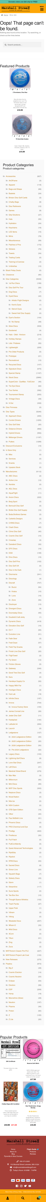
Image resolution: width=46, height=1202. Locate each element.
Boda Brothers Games (17, 514)
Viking (11, 916)
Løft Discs (13, 767)
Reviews (33, 1154)
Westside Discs (15, 921)
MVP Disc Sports (15, 788)
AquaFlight (13, 493)
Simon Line (13, 869)
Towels (11, 253)
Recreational (14, 360)
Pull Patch (13, 839)
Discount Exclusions (14, 446)
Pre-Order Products (16, 351)
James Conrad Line (16, 711)
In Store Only (11, 450)
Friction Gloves (15, 664)
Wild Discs (13, 929)
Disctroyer (13, 604)
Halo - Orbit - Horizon (17, 334)
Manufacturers (11, 471)
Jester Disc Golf (15, 715)
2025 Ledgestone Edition (21, 741)
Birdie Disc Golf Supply (18, 510)
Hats (10, 219)
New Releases (12, 959)
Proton (11, 1010)
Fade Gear (13, 638)
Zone (14, 600)
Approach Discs (15, 416)
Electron (12, 985)
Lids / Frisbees (14, 343)
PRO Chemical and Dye (18, 826)
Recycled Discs (15, 364)
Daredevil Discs (15, 544)
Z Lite (11, 1019)
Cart (35, 1196)
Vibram (11, 912)
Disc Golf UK (14, 565)
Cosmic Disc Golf (15, 535)
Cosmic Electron (15, 972)
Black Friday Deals (13, 270)
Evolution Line (14, 634)
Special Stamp (14, 373)
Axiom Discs (14, 497)
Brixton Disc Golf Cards (18, 197)
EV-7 (11, 630)
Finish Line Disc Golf (17, 651)
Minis (11, 236)
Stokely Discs (14, 878)
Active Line (13, 480)
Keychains (13, 227)
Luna (14, 595)
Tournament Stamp (16, 394)
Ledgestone (13, 732)
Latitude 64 (13, 724)
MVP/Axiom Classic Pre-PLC (17, 951)
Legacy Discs (14, 754)
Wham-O (12, 925)
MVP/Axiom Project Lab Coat (17, 955)
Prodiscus (13, 835)
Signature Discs (15, 368)
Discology (13, 578)
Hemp (11, 993)
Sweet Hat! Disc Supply (21, 313)
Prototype (12, 356)
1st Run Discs (14, 283)
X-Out (11, 403)
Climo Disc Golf (15, 531)
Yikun (11, 938)
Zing (10, 942)
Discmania (13, 574)
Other (11, 814)
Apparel (12, 184)
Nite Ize (12, 801)
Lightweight (13, 347)
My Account (7, 1198)
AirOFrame (13, 180)
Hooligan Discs (15, 690)
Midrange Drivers (15, 437)
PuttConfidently (15, 844)
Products (33, 1151)
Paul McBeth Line (16, 818)
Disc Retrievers (15, 206)
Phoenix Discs (14, 822)
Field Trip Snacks (16, 647)
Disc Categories (12, 279)
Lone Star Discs (15, 762)
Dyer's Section (14, 317)
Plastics (9, 963)
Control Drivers (15, 420)
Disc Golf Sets (14, 424)
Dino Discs (13, 557)
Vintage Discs (14, 398)
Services (12, 458)
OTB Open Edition (16, 809)
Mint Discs (13, 784)
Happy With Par (15, 685)
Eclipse (12, 980)
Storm (11, 882)
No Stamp (16, 321)
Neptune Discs (14, 792)
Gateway (12, 668)
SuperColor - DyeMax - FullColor (22, 381)
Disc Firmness (11, 407)
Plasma (12, 1006)
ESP (10, 989)
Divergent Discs (15, 608)
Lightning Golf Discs (17, 758)
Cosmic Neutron (15, 976)
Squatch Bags (14, 874)
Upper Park (13, 908)
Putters (11, 441)
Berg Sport (13, 501)
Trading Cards (14, 257)
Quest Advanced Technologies (21, 848)
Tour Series (13, 390)
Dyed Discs (13, 296)
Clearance (10, 274)
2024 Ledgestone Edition (21, 737)
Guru (11, 677)
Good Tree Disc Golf (17, 672)
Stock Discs (13, 377)
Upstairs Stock (14, 467)
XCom (11, 933)
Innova (11, 702)
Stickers (12, 249)
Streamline (13, 886)
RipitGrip (12, 852)
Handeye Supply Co (17, 681)
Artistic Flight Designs (20, 300)
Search (23, 1198)
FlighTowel (13, 655)
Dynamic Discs (15, 621)
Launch (12, 728)
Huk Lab (12, 694)
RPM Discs (13, 861)
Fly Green (13, 660)
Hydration (12, 223)
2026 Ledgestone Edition (21, 745)
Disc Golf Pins (14, 561)
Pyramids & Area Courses (13, 1156)
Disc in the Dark (15, 570)
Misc (10, 454)
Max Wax (12, 775)
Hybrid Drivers (14, 433)
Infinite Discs (14, 698)
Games (11, 210)
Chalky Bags (14, 202)
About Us (13, 1151)
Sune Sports (14, 891)
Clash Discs (13, 527)
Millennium (13, 779)
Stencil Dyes (17, 309)
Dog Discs (13, 292)
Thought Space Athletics (18, 899)
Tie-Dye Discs (14, 386)
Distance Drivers (15, 428)
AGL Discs (13, 488)
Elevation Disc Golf (16, 625)
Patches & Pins (15, 244)
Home (6, 15)
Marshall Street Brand (17, 771)
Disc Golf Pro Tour (16, 287)
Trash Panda (14, 904)
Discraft (12, 582)
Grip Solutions (14, 214)
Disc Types (10, 411)
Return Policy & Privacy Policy (13, 1192)
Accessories (11, 176)
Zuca (11, 946)
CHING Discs (14, 523)
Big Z (11, 968)
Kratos (14, 591)
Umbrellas (13, 266)
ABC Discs (13, 476)
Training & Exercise (16, 262)
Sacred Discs (14, 865)
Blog (13, 1154)
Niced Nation (14, 796)
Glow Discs (13, 326)
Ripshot (12, 856)
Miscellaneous (14, 240)
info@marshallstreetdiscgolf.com (24, 1167)
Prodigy (12, 831)
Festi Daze (13, 642)
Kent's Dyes (16, 304)
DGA (11, 553)
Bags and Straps (15, 189)
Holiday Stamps (15, 339)
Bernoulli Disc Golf (16, 505)
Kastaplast (13, 719)
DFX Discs (13, 548)
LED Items (13, 232)
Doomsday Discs (15, 612)
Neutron (12, 1002)
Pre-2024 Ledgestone (20, 749)
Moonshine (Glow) (16, 998)
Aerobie (12, 484)
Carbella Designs (16, 518)
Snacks (12, 463)
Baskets (12, 193)
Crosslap (12, 540)
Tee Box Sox (14, 895)
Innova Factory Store (20, 707)
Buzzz (14, 587)
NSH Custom (14, 805)
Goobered (13, 330)
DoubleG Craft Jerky (17, 617)
